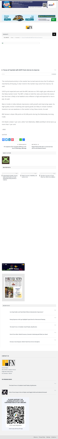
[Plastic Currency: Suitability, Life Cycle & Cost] (29, 172)
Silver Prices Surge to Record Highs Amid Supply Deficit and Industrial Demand (28, 392)
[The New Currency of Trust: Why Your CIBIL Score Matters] (48, 172)
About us (36, 437)
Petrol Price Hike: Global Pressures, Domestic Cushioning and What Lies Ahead (29, 334)
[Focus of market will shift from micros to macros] (29, 55)
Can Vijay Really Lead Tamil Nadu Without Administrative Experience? (26, 312)
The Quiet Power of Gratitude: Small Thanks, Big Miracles (23, 327)
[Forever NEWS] (29, 27)
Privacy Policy (42, 437)
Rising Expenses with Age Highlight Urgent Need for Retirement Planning (27, 319)
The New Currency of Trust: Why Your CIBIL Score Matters (48, 176)
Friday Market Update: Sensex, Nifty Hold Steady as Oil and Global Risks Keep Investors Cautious (10, 177)
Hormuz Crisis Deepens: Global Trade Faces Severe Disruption (25, 341)
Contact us (53, 437)
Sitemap (48, 437)
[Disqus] (29, 202)
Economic (54, 74)
